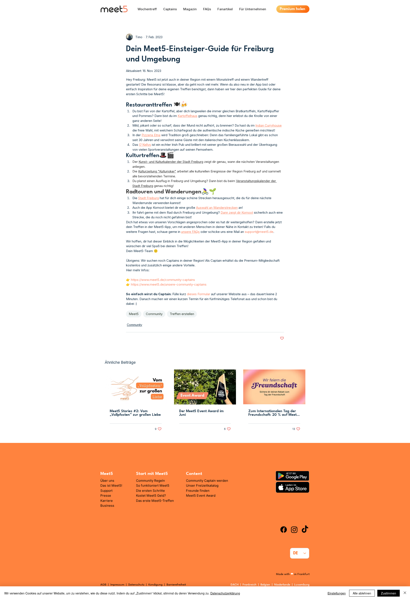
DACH (235, 584)
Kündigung (155, 584)
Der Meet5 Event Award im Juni (201, 413)
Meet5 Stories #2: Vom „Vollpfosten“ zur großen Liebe (135, 413)
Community (154, 314)
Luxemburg (302, 584)
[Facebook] (283, 529)
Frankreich (250, 584)
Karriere (106, 501)
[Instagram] (294, 529)
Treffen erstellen (182, 314)
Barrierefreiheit (176, 584)
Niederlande (283, 584)
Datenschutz (136, 584)
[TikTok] (305, 529)
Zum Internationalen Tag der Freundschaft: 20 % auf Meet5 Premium (273, 413)
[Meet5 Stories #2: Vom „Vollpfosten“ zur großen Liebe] (136, 386)
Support (106, 491)
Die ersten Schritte (150, 491)
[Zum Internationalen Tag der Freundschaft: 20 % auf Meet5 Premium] (274, 386)
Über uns (107, 481)
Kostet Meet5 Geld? (151, 495)
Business (107, 506)
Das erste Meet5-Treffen (155, 501)
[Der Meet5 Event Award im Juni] (205, 386)
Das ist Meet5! (111, 485)
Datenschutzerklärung (225, 593)
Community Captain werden (207, 481)
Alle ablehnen (362, 593)
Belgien (266, 584)
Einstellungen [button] (337, 593)
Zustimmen (388, 593)
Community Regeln (150, 481)
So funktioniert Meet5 (152, 485)
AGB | (105, 584)
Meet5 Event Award (200, 495)
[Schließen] (404, 593)
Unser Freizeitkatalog (202, 485)
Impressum (117, 584)
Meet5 (134, 314)
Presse (105, 495)
